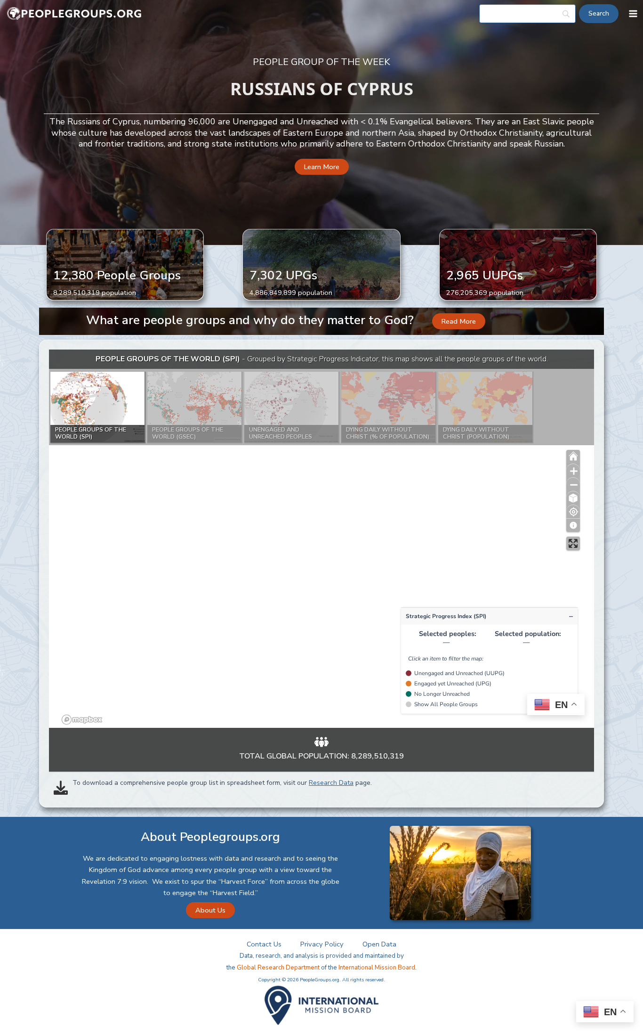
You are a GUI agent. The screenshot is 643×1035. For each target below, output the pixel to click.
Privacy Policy (322, 944)
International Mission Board (376, 967)
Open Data (379, 944)
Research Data (331, 782)
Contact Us (264, 944)
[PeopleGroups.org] (74, 14)
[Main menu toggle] (633, 14)
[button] (322, 167)
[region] (321, 539)
